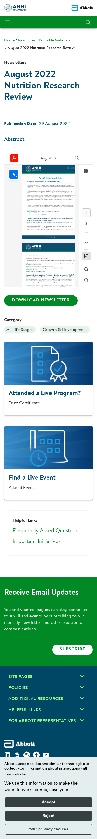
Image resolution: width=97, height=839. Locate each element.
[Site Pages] (82, 676)
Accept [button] (49, 802)
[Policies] (82, 687)
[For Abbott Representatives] (82, 720)
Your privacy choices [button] (48, 829)
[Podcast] (17, 755)
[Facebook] (36, 755)
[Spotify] (26, 755)
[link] (9, 41)
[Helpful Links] (82, 709)
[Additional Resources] (82, 698)
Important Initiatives (37, 541)
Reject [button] (49, 816)
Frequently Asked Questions (46, 531)
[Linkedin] (7, 755)
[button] (88, 22)
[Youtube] (46, 755)
